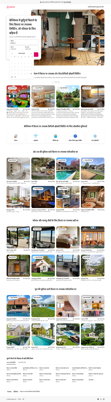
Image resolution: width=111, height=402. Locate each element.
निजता (19, 399)
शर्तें (23, 399)
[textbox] (17, 49)
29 (31, 73)
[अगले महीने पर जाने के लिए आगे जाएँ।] (31, 53)
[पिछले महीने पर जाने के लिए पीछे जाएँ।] (12, 53)
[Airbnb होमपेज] (11, 6)
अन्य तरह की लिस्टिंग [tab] (11, 362)
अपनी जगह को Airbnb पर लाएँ (95, 7)
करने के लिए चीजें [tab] (22, 362)
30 (12, 77)
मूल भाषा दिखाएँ (67, 2)
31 (15, 77)
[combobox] (24, 43)
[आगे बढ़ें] (58, 82)
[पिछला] (52, 82)
